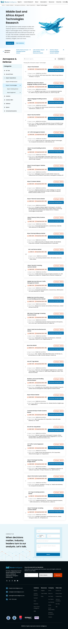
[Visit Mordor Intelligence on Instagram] (15, 581)
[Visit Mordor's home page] (9, 2)
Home (3, 5)
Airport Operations (31, 5)
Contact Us (10, 43)
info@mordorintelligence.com (16, 588)
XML (56, 606)
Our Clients (51, 599)
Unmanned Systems (11, 111)
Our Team (50, 596)
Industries (58, 2)
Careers (50, 617)
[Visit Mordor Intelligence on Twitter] (7, 581)
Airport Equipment (11, 92)
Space (7, 107)
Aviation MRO (9, 100)
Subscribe (57, 575)
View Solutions (20, 43)
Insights (43, 590)
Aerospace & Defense (20, 5)
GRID (35, 611)
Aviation (8, 96)
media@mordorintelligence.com (16, 592)
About (36, 2)
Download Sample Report (56, 70)
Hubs (35, 601)
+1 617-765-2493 (12, 599)
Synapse (36, 598)
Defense (8, 103)
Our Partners (51, 602)
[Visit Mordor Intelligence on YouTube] (17, 581)
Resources (51, 2)
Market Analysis (9, 5)
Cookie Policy (59, 596)
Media (49, 605)
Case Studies (44, 593)
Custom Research (28, 2)
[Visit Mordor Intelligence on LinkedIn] (9, 581)
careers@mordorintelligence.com (16, 595)
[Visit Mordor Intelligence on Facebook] (12, 581)
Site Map (58, 603)
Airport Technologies (42, 5)
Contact (64, 2)
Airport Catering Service (12, 89)
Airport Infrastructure (11, 81)
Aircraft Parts (9, 74)
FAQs (42, 596)
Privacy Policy (59, 593)
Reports (20, 2)
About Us (50, 593)
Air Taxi (8, 70)
